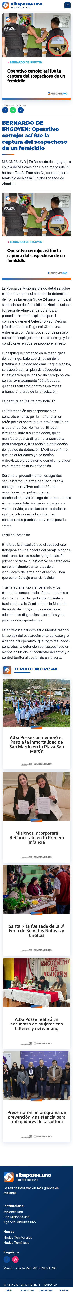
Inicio (9, 1290)
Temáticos (45, 1290)
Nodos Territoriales (18, 1237)
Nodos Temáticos (16, 1243)
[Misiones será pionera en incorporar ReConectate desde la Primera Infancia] (36, 817)
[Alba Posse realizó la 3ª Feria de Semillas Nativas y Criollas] (36, 910)
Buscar (64, 1290)
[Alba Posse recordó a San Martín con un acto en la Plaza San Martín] (36, 724)
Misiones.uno (13, 1212)
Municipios (27, 1290)
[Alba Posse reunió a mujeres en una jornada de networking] (36, 1003)
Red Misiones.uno (17, 1217)
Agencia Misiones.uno (20, 1222)
